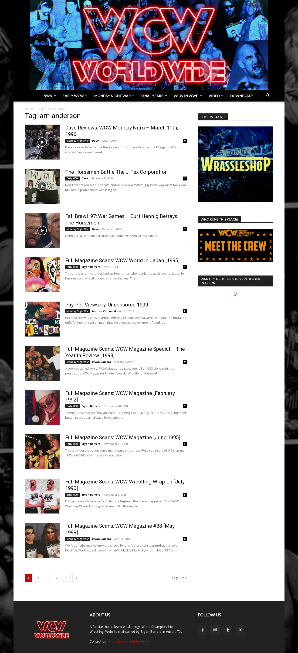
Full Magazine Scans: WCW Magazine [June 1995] (122, 437)
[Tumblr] (227, 630)
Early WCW (73, 96)
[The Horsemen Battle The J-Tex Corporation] (42, 186)
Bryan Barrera (91, 267)
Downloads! (242, 96)
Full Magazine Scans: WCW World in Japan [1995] (122, 260)
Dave (95, 140)
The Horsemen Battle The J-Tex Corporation (116, 172)
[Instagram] (215, 630)
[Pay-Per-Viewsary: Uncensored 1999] (42, 319)
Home (29, 109)
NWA (48, 96)
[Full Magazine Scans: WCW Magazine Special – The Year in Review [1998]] (42, 363)
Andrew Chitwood (104, 311)
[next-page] (76, 578)
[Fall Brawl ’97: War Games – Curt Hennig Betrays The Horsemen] (42, 230)
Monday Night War (112, 96)
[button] (267, 96)
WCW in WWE (186, 96)
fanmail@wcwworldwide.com (129, 641)
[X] (240, 630)
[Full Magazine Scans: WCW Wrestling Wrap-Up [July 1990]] (42, 496)
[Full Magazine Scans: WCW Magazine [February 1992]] (42, 407)
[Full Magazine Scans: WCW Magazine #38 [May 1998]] (42, 540)
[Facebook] (202, 630)
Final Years (152, 96)
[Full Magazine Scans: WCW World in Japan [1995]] (42, 274)
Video (214, 96)
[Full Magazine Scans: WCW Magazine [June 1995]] (42, 451)
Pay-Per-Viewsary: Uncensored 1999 (106, 305)
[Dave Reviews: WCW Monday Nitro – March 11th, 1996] (42, 142)
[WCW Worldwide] (149, 45)
